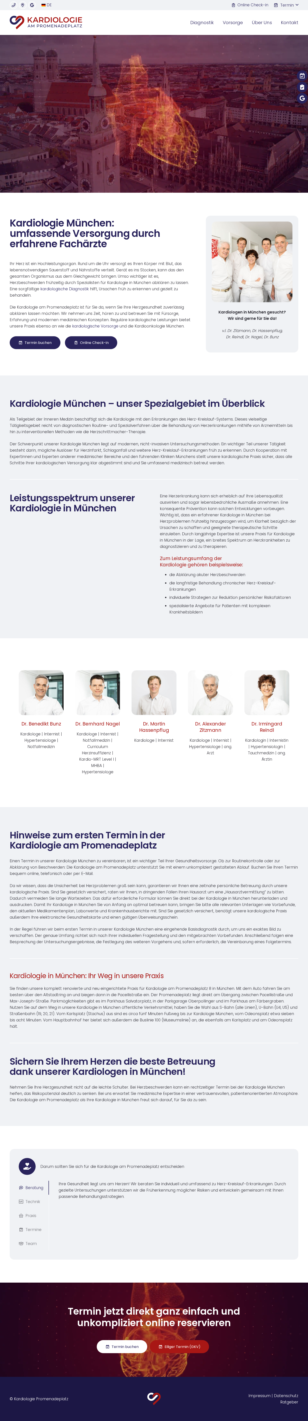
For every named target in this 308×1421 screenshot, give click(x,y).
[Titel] (13, 5)
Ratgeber (289, 1402)
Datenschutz (286, 1395)
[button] (286, 5)
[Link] (41, 722)
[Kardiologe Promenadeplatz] (154, 1399)
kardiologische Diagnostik (64, 289)
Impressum (259, 1395)
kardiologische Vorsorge (95, 326)
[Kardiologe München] (46, 22)
